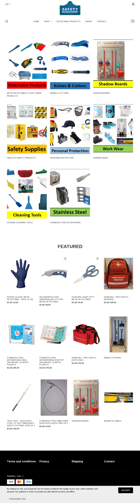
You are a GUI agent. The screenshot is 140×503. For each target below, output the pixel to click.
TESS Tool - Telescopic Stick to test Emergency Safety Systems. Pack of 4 (21, 423)
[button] (17, 498)
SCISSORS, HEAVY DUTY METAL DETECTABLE (83, 298)
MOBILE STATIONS (112, 358)
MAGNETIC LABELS (112, 421)
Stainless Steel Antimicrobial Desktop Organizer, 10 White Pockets (51, 361)
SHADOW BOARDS (80, 421)
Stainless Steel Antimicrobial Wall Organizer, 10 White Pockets (18, 361)
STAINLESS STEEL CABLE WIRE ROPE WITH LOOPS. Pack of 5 (53, 422)
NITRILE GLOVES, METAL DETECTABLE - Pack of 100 (20, 298)
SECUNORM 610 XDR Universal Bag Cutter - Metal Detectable (51, 299)
